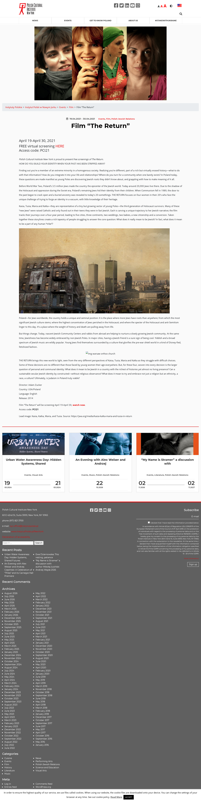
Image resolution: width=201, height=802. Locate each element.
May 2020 (40, 664)
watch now (79, 404)
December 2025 (12, 618)
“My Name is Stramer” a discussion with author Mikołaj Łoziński (48, 563)
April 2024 (9, 680)
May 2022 (40, 593)
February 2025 (11, 649)
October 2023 (11, 698)
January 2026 (11, 615)
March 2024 (10, 683)
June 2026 (9, 599)
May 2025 (9, 639)
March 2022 (42, 599)
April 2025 (9, 642)
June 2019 (41, 677)
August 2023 (10, 704)
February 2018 (43, 711)
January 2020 (42, 673)
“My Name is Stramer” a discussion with (167, 461)
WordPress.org (43, 787)
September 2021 (44, 618)
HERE (59, 146)
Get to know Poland (100, 20)
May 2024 (9, 677)
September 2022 (12, 738)
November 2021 (44, 612)
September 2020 (44, 655)
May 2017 (40, 729)
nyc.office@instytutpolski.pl (24, 526)
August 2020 (42, 658)
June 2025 (9, 636)
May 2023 (9, 714)
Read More (116, 797)
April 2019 (41, 683)
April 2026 (9, 605)
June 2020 (41, 661)
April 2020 (41, 667)
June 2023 (9, 711)
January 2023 (11, 726)
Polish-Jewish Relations (123, 119)
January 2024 (11, 689)
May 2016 (40, 742)
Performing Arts (44, 761)
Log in (7, 784)
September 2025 (12, 627)
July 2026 (9, 596)
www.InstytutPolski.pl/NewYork (27, 531)
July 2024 (9, 670)
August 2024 (11, 667)
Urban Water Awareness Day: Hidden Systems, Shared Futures (16, 557)
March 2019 (41, 686)
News (35, 20)
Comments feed (44, 784)
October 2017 (42, 720)
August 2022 (10, 742)
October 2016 (42, 735)
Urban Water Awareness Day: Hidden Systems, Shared (33, 461)
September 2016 (44, 738)
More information (191, 558)
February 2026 (11, 612)
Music (92, 475)
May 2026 (9, 602)
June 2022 (9, 748)
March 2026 (10, 608)
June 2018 (41, 698)
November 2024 (12, 658)
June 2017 (40, 726)
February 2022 (43, 602)
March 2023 (10, 720)
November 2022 (12, 732)
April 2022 (41, 596)
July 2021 (40, 624)
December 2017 (44, 717)
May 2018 (40, 701)
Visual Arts (37, 475)
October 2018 (42, 692)
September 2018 (44, 695)
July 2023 (9, 707)
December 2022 (12, 729)
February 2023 (11, 723)
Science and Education (47, 767)
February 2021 (43, 639)
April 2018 (41, 704)
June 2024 (9, 673)
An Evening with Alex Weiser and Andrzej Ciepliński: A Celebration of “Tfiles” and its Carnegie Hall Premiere (18, 569)
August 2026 (11, 593)
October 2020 (43, 652)
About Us (133, 20)
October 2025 (11, 624)
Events (68, 20)
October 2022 (11, 735)
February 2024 (11, 686)
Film (108, 119)
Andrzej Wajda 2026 (46, 570)
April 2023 (9, 717)
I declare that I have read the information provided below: (174, 523)
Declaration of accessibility (16, 537)
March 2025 (10, 646)
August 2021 (42, 621)
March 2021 (41, 636)
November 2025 (12, 621)
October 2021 (42, 615)
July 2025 (9, 633)
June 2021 (40, 627)
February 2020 (43, 670)
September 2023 (12, 701)
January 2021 (42, 642)
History (8, 767)
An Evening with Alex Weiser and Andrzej (100, 461)
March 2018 (41, 707)
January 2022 (42, 605)
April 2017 (40, 732)
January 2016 (42, 745)
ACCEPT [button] (128, 797)
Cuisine (8, 758)
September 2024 (12, 664)
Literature (159, 475)
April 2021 (40, 633)
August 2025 (10, 630)
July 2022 (9, 745)
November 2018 (44, 689)
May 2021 (40, 630)
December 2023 (12, 692)
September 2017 (44, 723)
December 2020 (44, 646)
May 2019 (40, 680)
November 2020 (44, 649)
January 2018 (42, 714)
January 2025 (11, 652)
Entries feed (10, 787)
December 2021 (44, 608)
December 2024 (12, 655)
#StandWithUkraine (166, 20)
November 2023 (12, 695)
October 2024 (11, 661)
